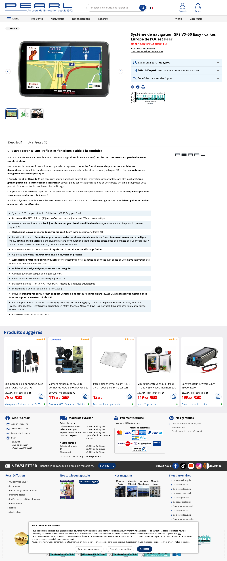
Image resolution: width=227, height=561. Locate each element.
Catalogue (196, 18)
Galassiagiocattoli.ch (182, 493)
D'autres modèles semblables (147, 51)
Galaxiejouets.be (180, 510)
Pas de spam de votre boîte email (187, 431)
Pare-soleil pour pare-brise (107, 404)
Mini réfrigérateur (146, 404)
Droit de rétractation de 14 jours (186, 423)
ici (188, 542)
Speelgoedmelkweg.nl (183, 506)
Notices (12, 507)
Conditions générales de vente (23, 490)
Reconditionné (81, 18)
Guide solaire (15, 512)
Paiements (126, 423)
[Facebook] (133, 86)
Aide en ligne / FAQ (19, 424)
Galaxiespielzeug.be (182, 514)
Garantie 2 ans (178, 427)
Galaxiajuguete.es (181, 497)
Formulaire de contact (21, 433)
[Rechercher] (142, 8)
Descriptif (15, 142)
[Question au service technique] (144, 86)
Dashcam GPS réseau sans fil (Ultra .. (68, 404)
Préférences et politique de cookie (24, 499)
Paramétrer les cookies (120, 549)
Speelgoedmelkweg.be (183, 519)
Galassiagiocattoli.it (182, 501)
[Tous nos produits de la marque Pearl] (189, 153)
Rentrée (103, 18)
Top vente (37, 18)
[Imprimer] (138, 86)
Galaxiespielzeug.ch (182, 488)
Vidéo (178, 18)
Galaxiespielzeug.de (182, 480)
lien (179, 533)
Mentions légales (17, 494)
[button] (176, 63)
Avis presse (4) (37, 142)
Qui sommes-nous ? (18, 481)
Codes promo (15, 503)
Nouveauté (57, 18)
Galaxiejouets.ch (180, 484)
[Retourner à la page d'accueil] (39, 8)
